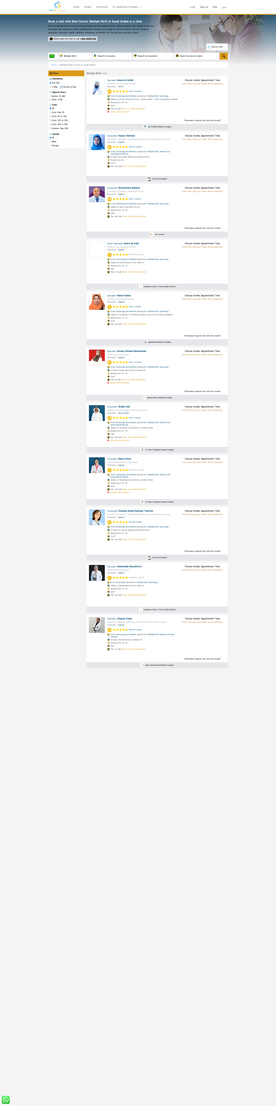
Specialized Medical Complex (159, 342)
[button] (127, 7)
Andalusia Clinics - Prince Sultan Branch (159, 286)
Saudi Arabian (123, 413)
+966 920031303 (88, 38)
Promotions (102, 7)
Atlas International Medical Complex (159, 665)
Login (192, 7)
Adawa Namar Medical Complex (159, 398)
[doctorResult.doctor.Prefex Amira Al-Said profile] (97, 250)
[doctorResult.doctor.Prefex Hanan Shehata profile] (97, 142)
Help (214, 7)
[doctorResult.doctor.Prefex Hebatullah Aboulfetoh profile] (97, 573)
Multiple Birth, (153, 96)
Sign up (204, 7)
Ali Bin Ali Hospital (159, 179)
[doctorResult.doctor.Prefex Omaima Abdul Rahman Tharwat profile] (97, 517)
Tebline (87, 7)
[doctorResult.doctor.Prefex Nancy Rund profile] (97, 465)
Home (76, 7)
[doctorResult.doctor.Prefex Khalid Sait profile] (97, 413)
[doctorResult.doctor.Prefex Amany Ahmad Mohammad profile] (97, 357)
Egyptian (121, 142)
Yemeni (121, 86)
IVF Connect (159, 234)
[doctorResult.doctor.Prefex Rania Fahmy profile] (97, 302)
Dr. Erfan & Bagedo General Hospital (159, 450)
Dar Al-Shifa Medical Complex (159, 127)
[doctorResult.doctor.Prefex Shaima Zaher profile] (97, 625)
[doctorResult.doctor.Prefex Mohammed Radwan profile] (97, 194)
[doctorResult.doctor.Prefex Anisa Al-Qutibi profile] (97, 87)
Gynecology (163, 96)
